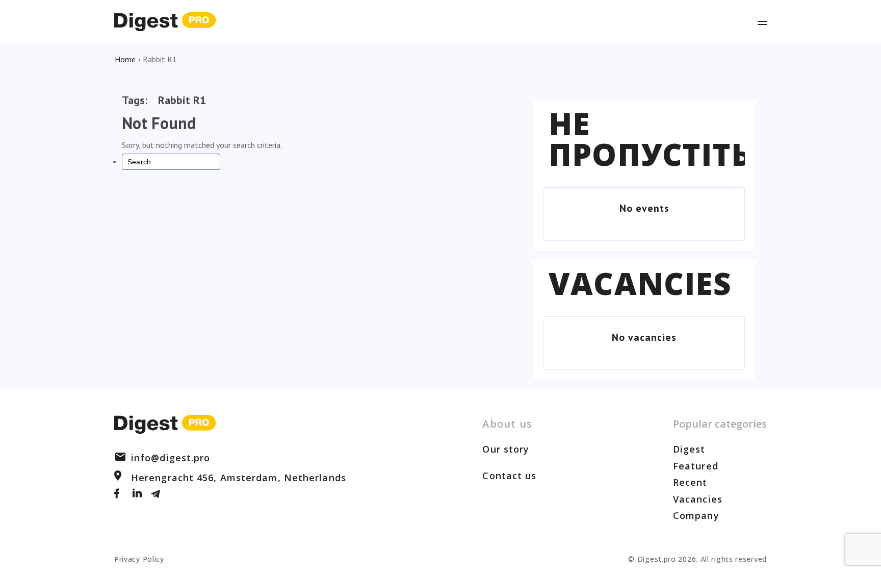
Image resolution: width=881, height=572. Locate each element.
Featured (695, 466)
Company (696, 515)
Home (125, 59)
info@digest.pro (171, 458)
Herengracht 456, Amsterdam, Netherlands (238, 477)
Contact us (509, 475)
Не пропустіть (650, 138)
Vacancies (640, 283)
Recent (690, 482)
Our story (505, 449)
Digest (689, 449)
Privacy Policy (139, 559)
